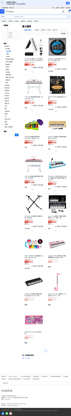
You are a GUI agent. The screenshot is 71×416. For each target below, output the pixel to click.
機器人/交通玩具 (9, 127)
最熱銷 (49, 30)
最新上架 (55, 30)
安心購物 (65, 376)
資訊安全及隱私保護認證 (15, 378)
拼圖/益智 (7, 88)
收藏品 (6, 124)
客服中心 (63, 7)
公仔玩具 (7, 93)
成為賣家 (68, 7)
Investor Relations (13, 376)
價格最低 (37, 30)
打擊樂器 (8, 72)
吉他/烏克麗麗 (9, 62)
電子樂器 (29, 21)
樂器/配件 (23, 21)
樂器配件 (8, 80)
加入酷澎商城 (26, 378)
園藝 (6, 122)
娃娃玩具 (7, 98)
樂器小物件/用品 (10, 77)
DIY (5, 116)
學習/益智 (7, 85)
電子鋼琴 (36, 21)
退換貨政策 (36, 376)
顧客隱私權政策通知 (56, 376)
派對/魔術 (7, 111)
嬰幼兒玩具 (7, 119)
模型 (6, 109)
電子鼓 (8, 56)
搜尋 (17, 135)
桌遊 (6, 106)
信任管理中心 (44, 376)
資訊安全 (3, 378)
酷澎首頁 (4, 21)
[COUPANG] (6, 391)
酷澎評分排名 (28, 30)
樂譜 (7, 82)
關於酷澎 (3, 376)
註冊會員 (57, 7)
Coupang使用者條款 (25, 376)
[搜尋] (68, 16)
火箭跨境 (10, 21)
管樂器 (7, 69)
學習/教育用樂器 (10, 59)
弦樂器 (7, 67)
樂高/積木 (7, 90)
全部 (3, 16)
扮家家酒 (7, 96)
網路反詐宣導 (36, 378)
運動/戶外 (7, 103)
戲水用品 (7, 101)
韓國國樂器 (8, 75)
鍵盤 (7, 54)
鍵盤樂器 (8, 64)
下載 (68, 3)
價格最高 (43, 30)
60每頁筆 (63, 33)
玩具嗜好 (16, 21)
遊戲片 (6, 114)
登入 (53, 7)
